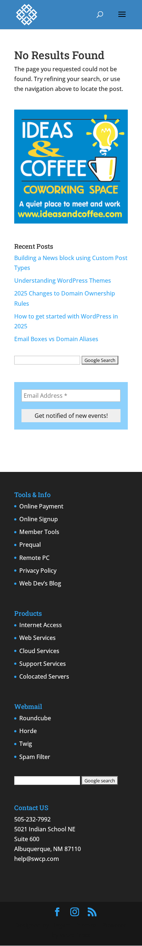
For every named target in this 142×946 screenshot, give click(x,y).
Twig (25, 744)
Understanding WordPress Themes (62, 280)
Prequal (30, 545)
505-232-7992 (32, 819)
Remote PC (34, 558)
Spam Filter (34, 757)
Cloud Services (39, 651)
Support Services (42, 664)
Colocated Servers (44, 676)
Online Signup (38, 519)
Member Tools (39, 532)
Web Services (37, 638)
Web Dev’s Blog (40, 583)
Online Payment (41, 506)
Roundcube (35, 718)
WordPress (75, 935)
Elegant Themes (73, 925)
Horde (28, 731)
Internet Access (40, 625)
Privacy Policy (37, 571)
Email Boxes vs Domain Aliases (56, 339)
